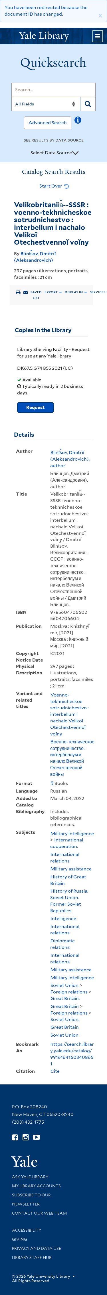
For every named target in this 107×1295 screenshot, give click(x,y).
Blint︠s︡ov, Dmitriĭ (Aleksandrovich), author (70, 459)
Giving (19, 1239)
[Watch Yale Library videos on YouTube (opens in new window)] (36, 1137)
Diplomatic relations (62, 944)
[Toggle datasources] (75, 153)
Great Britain (65, 1006)
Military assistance (71, 869)
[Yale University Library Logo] (53, 36)
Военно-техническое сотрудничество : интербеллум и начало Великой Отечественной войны (72, 758)
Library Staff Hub (32, 1257)
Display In (74, 292)
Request (35, 407)
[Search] (88, 104)
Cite (55, 1071)
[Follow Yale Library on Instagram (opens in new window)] (26, 1137)
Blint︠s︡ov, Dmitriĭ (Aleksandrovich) (35, 257)
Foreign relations (69, 992)
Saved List (36, 295)
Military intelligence (72, 833)
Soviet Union (64, 985)
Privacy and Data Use (36, 1248)
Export (51, 292)
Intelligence (63, 918)
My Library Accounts (36, 1186)
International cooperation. (66, 843)
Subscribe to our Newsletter (31, 1199)
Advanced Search (48, 122)
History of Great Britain (68, 880)
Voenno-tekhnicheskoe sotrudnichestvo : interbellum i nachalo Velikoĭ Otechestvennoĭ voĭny (69, 714)
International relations (64, 858)
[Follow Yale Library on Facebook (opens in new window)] (15, 1137)
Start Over (51, 186)
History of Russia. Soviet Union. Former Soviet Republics (69, 900)
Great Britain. (65, 998)
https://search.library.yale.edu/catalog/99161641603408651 (72, 1054)
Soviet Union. (65, 1019)
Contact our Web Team (39, 1213)
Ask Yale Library (30, 1177)
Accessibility (26, 1230)
